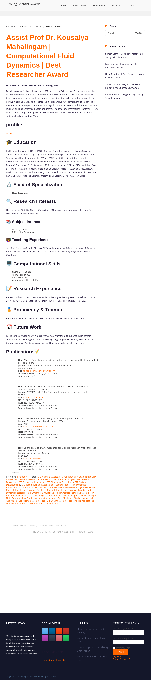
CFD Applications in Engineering (75, 476)
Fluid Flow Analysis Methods (41, 495)
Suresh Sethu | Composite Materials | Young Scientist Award (124, 55)
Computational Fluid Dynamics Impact (38, 487)
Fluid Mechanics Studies (70, 498)
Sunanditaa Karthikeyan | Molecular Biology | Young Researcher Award (123, 86)
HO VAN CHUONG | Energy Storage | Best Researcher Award (63, 531)
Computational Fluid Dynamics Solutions (26, 490)
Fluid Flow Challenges (67, 495)
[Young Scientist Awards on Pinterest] (59, 638)
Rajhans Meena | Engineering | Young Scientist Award (124, 96)
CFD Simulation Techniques (60, 482)
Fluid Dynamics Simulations (40, 492)
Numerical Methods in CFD (19, 503)
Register (117, 656)
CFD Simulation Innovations (32, 482)
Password (123, 638)
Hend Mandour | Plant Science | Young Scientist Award (124, 76)
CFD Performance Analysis (62, 479)
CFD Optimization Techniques (33, 479)
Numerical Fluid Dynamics (47, 500)
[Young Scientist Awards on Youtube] (66, 631)
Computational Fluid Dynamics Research (78, 487)
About (132, 5)
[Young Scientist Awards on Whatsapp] (66, 638)
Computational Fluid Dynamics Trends (66, 490)
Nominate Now (79, 5)
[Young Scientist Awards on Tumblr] (52, 638)
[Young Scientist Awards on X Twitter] (45, 631)
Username (123, 628)
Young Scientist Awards (24, 4)
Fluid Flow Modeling (16, 498)
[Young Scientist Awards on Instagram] (45, 638)
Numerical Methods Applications (77, 500)
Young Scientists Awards (50, 26)
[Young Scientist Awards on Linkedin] (52, 631)
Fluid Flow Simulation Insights (41, 498)
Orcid (9, 133)
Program (116, 5)
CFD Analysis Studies (48, 476)
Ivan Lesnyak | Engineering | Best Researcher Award (122, 66)
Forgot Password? (121, 659)
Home (63, 5)
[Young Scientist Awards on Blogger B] (59, 631)
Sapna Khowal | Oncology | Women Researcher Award (39, 525)
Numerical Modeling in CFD (47, 503)
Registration (99, 5)
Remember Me (122, 647)
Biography (22, 476)
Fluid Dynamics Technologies (69, 492)
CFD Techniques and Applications (38, 484)
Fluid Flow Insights (88, 495)
